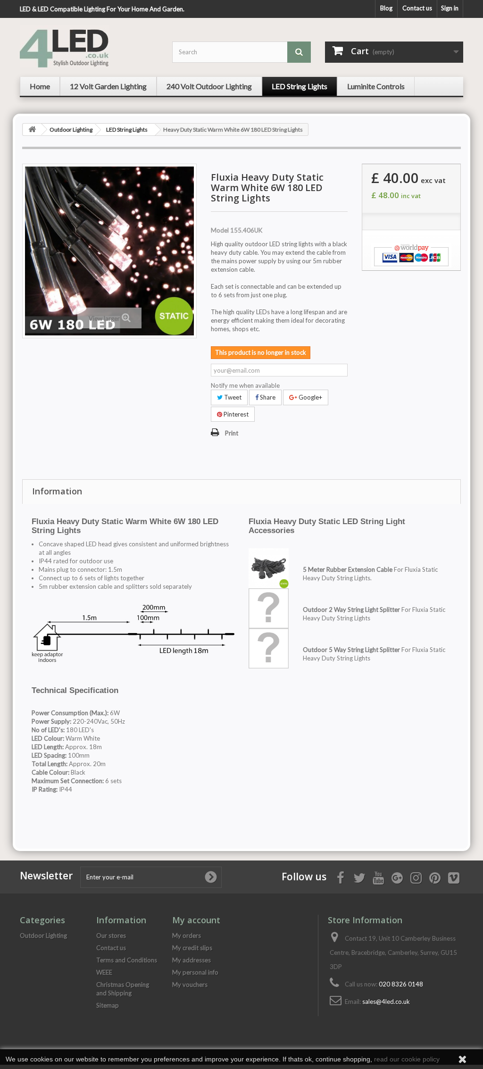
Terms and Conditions (126, 960)
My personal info (195, 972)
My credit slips (192, 948)
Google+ (309, 397)
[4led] (89, 46)
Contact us (417, 8)
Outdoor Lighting (71, 129)
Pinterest (235, 414)
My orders (186, 935)
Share (266, 397)
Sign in (449, 8)
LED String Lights (127, 129)
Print (231, 433)
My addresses (191, 960)
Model (220, 230)
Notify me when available (245, 385)
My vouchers (190, 984)
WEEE (104, 972)
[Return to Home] (32, 129)
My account (196, 920)
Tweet (232, 397)
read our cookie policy (407, 1059)
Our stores (111, 935)
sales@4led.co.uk (386, 1001)
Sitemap (107, 1005)
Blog (386, 8)
